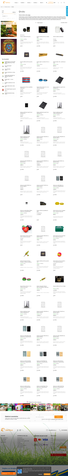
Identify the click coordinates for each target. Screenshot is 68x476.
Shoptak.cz (39, 462)
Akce (3, 18)
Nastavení (40, 474)
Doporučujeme (40, 22)
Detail (21, 45)
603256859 (64, 430)
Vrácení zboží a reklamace (21, 445)
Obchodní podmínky (20, 439)
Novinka (9, 18)
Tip (13, 18)
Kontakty (18, 442)
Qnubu (29, 15)
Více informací (25, 471)
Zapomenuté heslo (53, 448)
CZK (54, 2)
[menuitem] (17, 2)
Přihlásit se (58, 416)
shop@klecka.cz (50, 2)
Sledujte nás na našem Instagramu (35, 402)
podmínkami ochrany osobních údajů (57, 419)
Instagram (20, 430)
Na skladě (4, 16)
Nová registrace (53, 446)
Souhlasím (47, 474)
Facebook (17, 430)
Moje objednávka (20, 446)
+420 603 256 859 (50, 3)
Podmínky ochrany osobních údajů (23, 440)
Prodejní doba (19, 443)
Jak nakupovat (19, 437)
